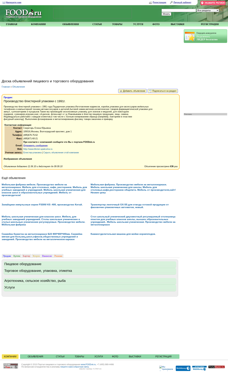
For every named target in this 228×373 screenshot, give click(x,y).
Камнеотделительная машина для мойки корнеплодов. (123, 234)
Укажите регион (215, 3)
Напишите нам (13, 2)
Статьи (60, 356)
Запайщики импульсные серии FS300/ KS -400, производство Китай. (42, 204)
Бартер (26, 256)
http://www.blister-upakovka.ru (37, 149)
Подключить (207, 36)
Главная (6, 86)
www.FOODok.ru (88, 364)
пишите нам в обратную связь (74, 367)
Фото (115, 356)
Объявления (18, 86)
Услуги (36, 256)
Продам (7, 256)
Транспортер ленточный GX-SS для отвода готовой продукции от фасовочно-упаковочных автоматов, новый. (130, 206)
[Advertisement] (204, 77)
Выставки (135, 356)
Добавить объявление (133, 91)
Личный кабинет (182, 2)
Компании (10, 356)
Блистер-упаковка (32, 152)
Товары (79, 356)
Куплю (17, 256)
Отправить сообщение (35, 145)
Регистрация (163, 356)
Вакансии (47, 256)
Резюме (58, 256)
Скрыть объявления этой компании (61, 152)
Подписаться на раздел (164, 91)
